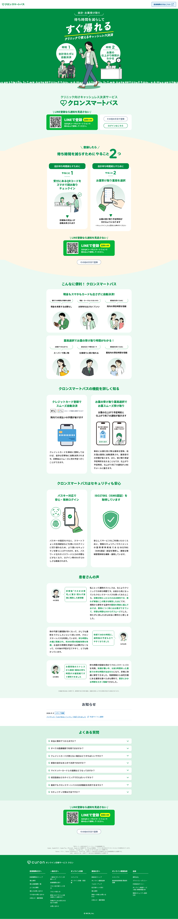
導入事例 (32, 881)
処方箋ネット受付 (97, 887)
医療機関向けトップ (36, 877)
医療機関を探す (55, 882)
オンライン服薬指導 (98, 881)
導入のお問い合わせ (36, 891)
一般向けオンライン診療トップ (57, 878)
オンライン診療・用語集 (78, 882)
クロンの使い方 (55, 892)
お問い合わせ (54, 906)
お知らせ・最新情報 (36, 898)
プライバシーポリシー (140, 881)
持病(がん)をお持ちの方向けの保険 (58, 902)
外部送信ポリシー (138, 884)
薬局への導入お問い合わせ (99, 896)
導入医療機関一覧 (35, 884)
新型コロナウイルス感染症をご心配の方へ (57, 896)
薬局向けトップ (97, 877)
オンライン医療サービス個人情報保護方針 (140, 889)
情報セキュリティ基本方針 (140, 894)
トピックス (74, 877)
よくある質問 (34, 887)
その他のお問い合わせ (37, 894)
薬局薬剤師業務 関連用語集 (119, 882)
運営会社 (136, 877)
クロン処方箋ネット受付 (57, 887)
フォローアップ (97, 884)
